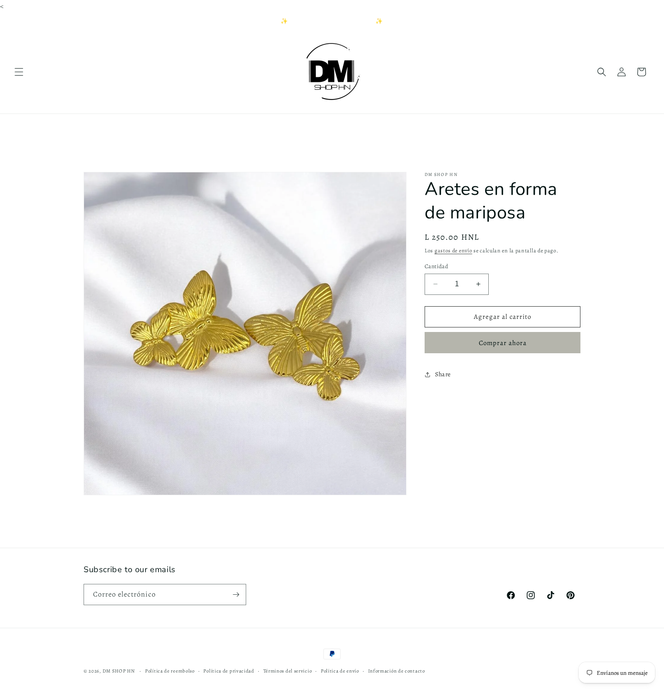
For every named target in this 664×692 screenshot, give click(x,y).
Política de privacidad (228, 671)
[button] (19, 72)
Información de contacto (396, 671)
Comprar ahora (503, 342)
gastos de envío (453, 250)
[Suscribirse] (236, 594)
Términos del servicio (287, 671)
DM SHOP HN (119, 671)
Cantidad (436, 266)
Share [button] (443, 374)
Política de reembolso (170, 671)
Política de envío (340, 671)
